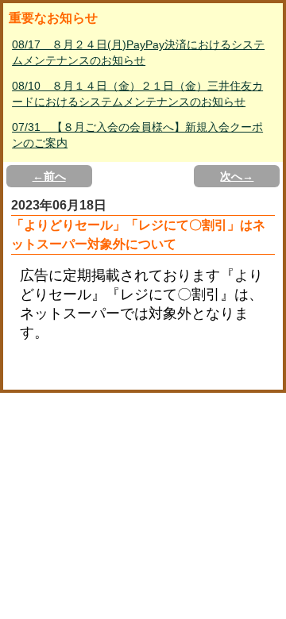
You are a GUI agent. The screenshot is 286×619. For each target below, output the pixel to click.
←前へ (49, 176)
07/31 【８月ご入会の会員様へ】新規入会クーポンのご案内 (137, 135)
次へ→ (236, 176)
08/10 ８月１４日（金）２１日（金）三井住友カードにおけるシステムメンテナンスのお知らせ (137, 93)
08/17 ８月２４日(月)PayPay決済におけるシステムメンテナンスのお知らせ (138, 52)
